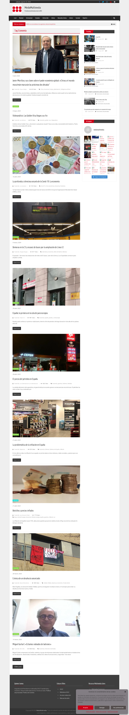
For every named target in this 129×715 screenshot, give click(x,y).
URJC (61, 689)
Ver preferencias (118, 708)
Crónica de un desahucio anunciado (26, 578)
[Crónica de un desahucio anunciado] (46, 552)
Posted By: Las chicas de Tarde (22, 515)
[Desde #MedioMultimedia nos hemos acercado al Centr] (95, 162)
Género (71, 18)
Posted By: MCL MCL (19, 648)
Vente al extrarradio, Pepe (101, 99)
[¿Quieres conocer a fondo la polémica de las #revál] (111, 147)
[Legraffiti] (89, 38)
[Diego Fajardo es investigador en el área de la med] (87, 139)
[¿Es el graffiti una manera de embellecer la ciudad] (111, 139)
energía (38, 517)
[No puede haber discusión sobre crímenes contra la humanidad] (89, 48)
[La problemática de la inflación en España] (46, 418)
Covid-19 (43, 186)
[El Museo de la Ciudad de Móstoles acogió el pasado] (95, 170)
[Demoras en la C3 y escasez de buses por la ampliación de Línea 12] (46, 221)
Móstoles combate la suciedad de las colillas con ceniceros (96, 92)
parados (51, 317)
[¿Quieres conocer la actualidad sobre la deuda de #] (103, 170)
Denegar (102, 708)
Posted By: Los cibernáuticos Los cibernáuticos (26, 383)
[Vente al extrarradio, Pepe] (89, 101)
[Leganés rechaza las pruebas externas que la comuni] (103, 162)
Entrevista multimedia (50, 648)
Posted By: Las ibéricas (20, 120)
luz (54, 517)
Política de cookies (90, 711)
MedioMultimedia (33, 7)
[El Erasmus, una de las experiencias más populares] (95, 139)
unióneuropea (56, 317)
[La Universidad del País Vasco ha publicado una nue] (111, 154)
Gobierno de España (54, 449)
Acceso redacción (65, 695)
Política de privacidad (101, 711)
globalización (57, 89)
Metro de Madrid (58, 252)
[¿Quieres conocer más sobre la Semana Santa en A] (87, 154)
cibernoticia (45, 252)
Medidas (70, 383)
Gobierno (65, 383)
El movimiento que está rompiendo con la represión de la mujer (97, 109)
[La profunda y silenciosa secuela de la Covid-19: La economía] (46, 155)
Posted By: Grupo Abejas (20, 89)
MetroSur (64, 252)
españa (46, 317)
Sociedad (78, 18)
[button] (125, 692)
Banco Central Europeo (19, 517)
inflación (62, 449)
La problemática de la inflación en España (29, 444)
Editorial (47, 449)
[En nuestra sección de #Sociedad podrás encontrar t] (111, 170)
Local (15, 18)
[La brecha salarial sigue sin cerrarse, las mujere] (103, 139)
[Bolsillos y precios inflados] (46, 484)
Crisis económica (50, 186)
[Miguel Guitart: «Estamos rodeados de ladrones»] (46, 618)
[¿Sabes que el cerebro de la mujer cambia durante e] (87, 162)
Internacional (29, 18)
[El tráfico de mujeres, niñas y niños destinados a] (103, 147)
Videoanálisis (54, 120)
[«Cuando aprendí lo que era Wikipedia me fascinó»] (89, 81)
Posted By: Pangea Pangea (21, 252)
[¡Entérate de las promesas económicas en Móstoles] (111, 162)
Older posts (18, 667)
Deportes (85, 18)
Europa (51, 89)
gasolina (60, 383)
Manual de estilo (65, 698)
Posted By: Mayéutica (19, 449)
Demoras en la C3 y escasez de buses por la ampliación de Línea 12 (38, 247)
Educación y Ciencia (62, 18)
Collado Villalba (47, 583)
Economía (37, 18)
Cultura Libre (45, 18)
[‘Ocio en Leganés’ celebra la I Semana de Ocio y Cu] (87, 170)
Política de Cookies (28, 692)
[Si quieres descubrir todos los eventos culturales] (95, 154)
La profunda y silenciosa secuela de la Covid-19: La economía (36, 181)
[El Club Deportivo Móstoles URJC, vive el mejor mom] (87, 147)
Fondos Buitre (66, 583)
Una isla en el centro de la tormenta (36, 24)
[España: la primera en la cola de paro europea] (46, 286)
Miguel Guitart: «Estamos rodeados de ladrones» (32, 644)
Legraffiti (98, 37)
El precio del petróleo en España (25, 379)
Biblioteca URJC (64, 692)
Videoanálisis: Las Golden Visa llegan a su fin (30, 115)
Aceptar (85, 708)
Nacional (21, 18)
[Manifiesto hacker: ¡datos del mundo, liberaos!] (89, 58)
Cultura (53, 18)
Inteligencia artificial (65, 89)
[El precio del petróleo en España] (46, 352)
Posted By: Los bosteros (20, 186)
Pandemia (62, 186)
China (42, 89)
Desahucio (54, 583)
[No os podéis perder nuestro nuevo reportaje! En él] (95, 147)
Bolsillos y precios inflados (23, 510)
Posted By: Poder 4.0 (19, 317)
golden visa (48, 120)
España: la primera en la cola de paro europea (30, 313)
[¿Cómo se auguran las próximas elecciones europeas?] (89, 70)
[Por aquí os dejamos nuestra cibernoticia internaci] (103, 154)
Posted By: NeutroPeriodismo (21, 583)
